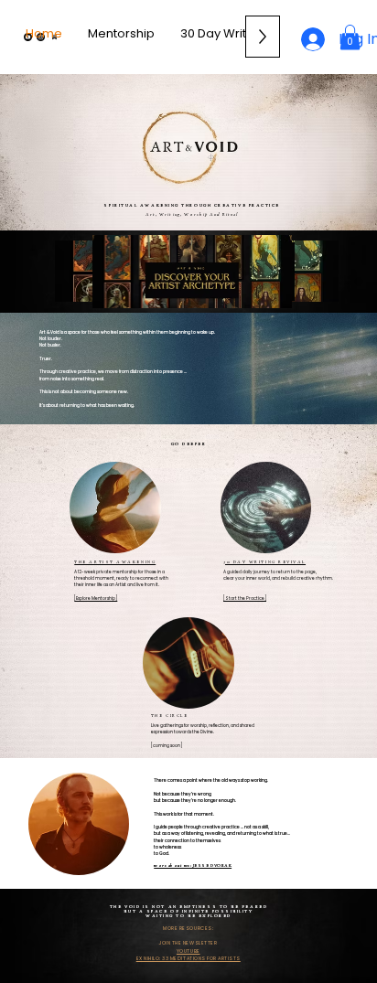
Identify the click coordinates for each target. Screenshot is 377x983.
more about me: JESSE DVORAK (193, 865)
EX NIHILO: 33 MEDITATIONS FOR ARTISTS (188, 959)
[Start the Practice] (244, 598)
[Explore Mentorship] (95, 598)
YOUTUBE (188, 951)
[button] (350, 37)
